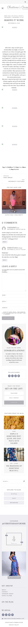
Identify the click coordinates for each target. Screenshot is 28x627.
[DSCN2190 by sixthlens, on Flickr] (14, 152)
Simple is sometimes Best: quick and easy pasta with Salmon (14, 438)
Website (4, 307)
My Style (14, 15)
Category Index (7, 593)
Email (4, 301)
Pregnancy (7, 17)
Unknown (12, 228)
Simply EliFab (7, 595)
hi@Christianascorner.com (14, 618)
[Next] (23, 203)
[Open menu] (2, 8)
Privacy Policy (14, 624)
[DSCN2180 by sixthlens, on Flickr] (14, 116)
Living (16, 463)
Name (4, 295)
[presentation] (14, 201)
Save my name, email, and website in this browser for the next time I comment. (14, 313)
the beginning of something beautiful (14, 468)
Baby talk (7, 15)
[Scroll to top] (24, 624)
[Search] (24, 481)
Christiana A (13, 248)
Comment (5, 272)
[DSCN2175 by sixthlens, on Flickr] (14, 35)
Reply (4, 241)
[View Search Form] (25, 2)
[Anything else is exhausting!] (14, 539)
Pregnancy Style (18, 17)
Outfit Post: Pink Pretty (14, 215)
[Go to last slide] (4, 203)
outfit (21, 15)
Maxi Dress (8, 176)
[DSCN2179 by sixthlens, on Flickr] (14, 98)
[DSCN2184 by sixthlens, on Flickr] (14, 134)
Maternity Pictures (16, 180)
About (4, 589)
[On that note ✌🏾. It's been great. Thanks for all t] (14, 564)
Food (14, 431)
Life (11, 463)
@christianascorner (14, 523)
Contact (5, 591)
